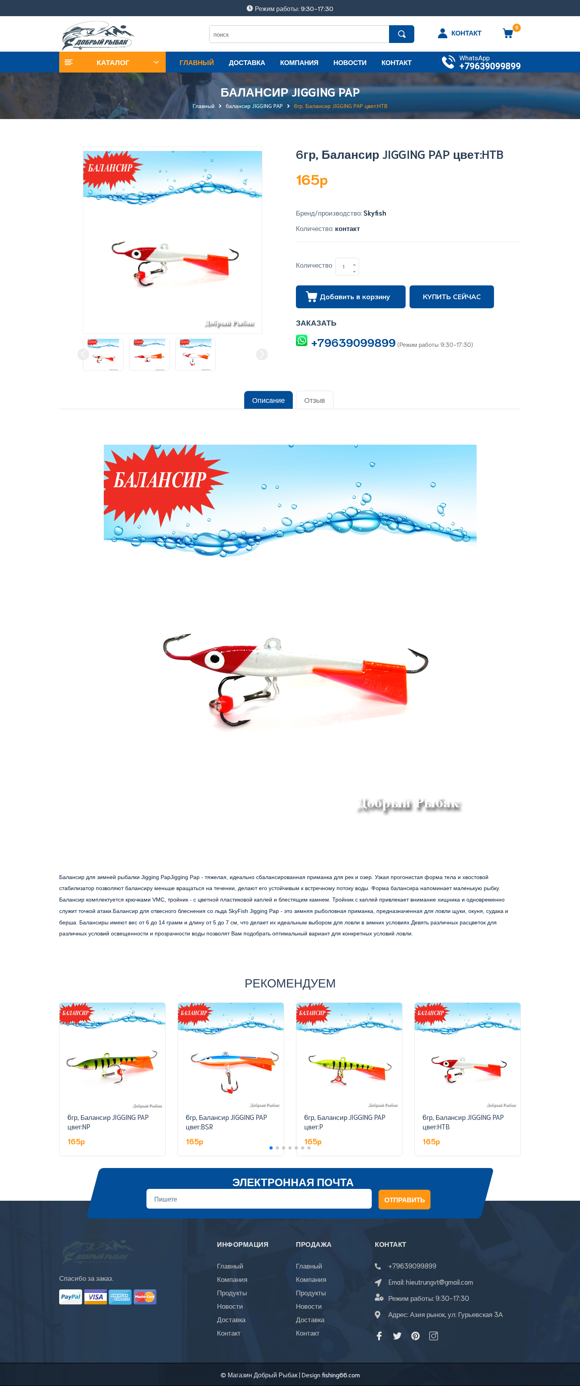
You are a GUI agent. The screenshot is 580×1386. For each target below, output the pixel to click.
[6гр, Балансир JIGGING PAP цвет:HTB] (467, 1055)
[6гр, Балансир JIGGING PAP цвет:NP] (112, 1055)
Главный (230, 1265)
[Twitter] (397, 1336)
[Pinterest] (415, 1336)
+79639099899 (490, 66)
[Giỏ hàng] (508, 35)
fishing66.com (341, 1374)
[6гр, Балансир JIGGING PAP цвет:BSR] (231, 1055)
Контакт (229, 1332)
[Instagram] (433, 1336)
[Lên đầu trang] (564, 1344)
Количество (314, 264)
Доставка (231, 1319)
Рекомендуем (290, 982)
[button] (271, 1147)
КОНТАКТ (466, 32)
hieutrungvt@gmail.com (439, 1281)
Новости (230, 1305)
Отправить (404, 1199)
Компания (232, 1278)
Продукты (232, 1292)
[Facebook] (379, 1336)
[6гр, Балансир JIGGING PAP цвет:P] (349, 1055)
